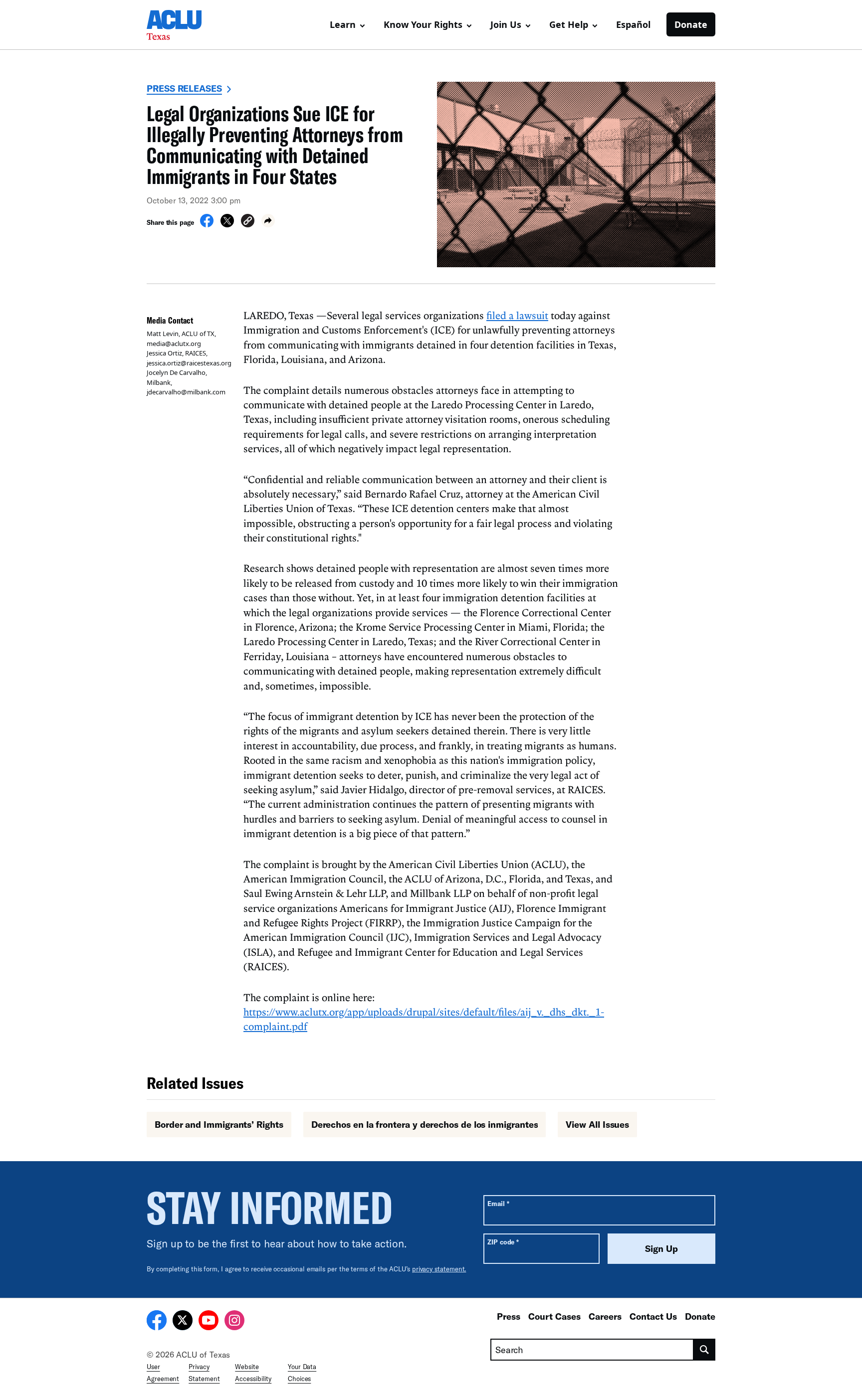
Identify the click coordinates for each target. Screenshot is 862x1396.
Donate (690, 24)
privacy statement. (439, 1269)
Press (508, 1316)
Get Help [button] (568, 24)
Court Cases (554, 1316)
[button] (247, 222)
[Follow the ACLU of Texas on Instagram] (234, 1321)
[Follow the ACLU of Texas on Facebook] (157, 1321)
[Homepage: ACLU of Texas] (181, 25)
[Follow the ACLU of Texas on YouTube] (208, 1321)
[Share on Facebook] (207, 224)
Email (498, 1203)
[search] (704, 1350)
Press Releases (184, 88)
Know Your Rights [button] (423, 24)
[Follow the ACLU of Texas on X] (183, 1321)
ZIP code (503, 1241)
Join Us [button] (505, 24)
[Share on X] (227, 224)
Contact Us (653, 1316)
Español (633, 24)
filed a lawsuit (517, 315)
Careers (605, 1316)
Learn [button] (343, 24)
